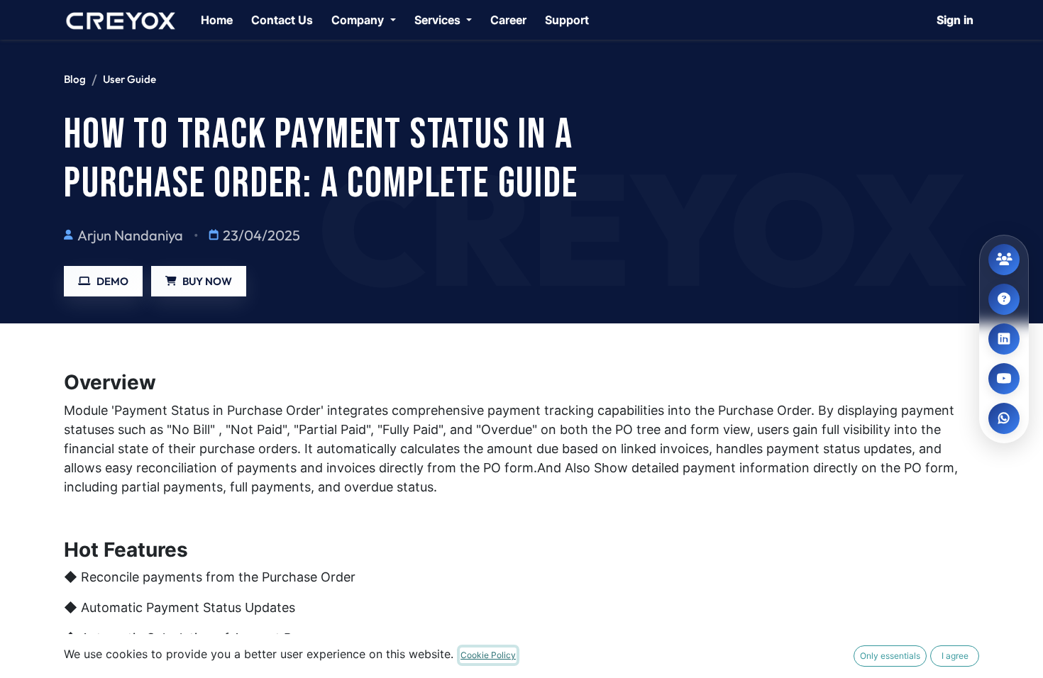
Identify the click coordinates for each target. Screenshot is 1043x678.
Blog (75, 79)
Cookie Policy (488, 655)
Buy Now (207, 281)
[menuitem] (216, 20)
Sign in (955, 20)
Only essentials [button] (890, 655)
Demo (112, 281)
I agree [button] (955, 655)
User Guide (129, 79)
